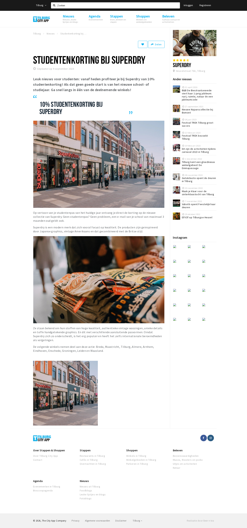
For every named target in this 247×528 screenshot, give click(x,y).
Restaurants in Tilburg (92, 455)
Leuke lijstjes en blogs (93, 494)
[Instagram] (210, 438)
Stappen (85, 450)
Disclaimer (120, 520)
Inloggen (188, 5)
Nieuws (84, 481)
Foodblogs (86, 490)
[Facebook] (203, 438)
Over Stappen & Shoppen (49, 450)
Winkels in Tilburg (136, 455)
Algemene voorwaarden (97, 520)
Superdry (182, 65)
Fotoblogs (86, 498)
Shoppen (132, 450)
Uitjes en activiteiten (185, 463)
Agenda (38, 481)
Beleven (178, 450)
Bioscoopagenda (43, 490)
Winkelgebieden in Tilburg (141, 459)
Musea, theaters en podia (188, 459)
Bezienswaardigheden (186, 455)
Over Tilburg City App (45, 455)
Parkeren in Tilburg (137, 463)
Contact (37, 459)
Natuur (176, 467)
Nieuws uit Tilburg (90, 486)
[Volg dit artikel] (142, 44)
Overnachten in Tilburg (93, 463)
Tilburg (40, 5)
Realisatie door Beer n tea (200, 520)
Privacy (75, 520)
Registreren (205, 5)
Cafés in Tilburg (89, 459)
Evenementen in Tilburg (46, 486)
